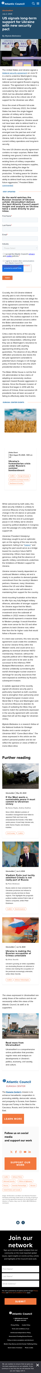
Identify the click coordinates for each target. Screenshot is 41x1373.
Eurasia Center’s (13, 1092)
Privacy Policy (15, 1325)
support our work (20, 1164)
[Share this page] (23, 1222)
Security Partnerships (19, 1185)
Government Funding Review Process (20, 1336)
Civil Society (11, 833)
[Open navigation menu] (38, 3)
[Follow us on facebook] (16, 1152)
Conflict (12, 476)
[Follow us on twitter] (11, 1152)
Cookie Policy (26, 1325)
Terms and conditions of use (20, 1329)
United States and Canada (11, 1190)
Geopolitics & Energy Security (19, 480)
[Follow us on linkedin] (30, 1152)
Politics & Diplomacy (25, 1181)
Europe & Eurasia (23, 476)
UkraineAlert (7, 10)
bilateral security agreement (14, 73)
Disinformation (20, 909)
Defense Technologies (22, 980)
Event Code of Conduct (15, 1348)
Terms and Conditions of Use (18, 1292)
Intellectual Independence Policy (20, 1333)
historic (27, 545)
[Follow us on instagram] (20, 1152)
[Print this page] (18, 1222)
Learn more (13, 1119)
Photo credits (29, 1348)
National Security (9, 1181)
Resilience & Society (16, 483)
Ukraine (32, 1185)
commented (7, 185)
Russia (5, 1185)
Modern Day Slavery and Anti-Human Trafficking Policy (20, 1344)
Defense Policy (17, 1177)
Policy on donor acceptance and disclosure (20, 1340)
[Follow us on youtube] (25, 1152)
